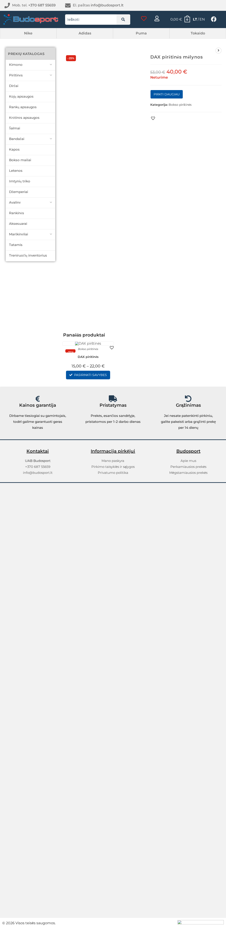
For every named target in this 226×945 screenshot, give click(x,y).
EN (202, 19)
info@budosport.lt (107, 5)
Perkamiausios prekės (188, 467)
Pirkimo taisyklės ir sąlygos (113, 467)
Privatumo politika (113, 473)
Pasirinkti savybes (90, 375)
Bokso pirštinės (180, 105)
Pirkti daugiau (167, 94)
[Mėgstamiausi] (144, 18)
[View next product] (218, 50)
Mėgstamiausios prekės (188, 473)
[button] (28, 33)
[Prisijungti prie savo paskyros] (157, 18)
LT (195, 19)
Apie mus (188, 461)
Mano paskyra (113, 461)
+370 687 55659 (42, 5)
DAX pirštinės (88, 357)
